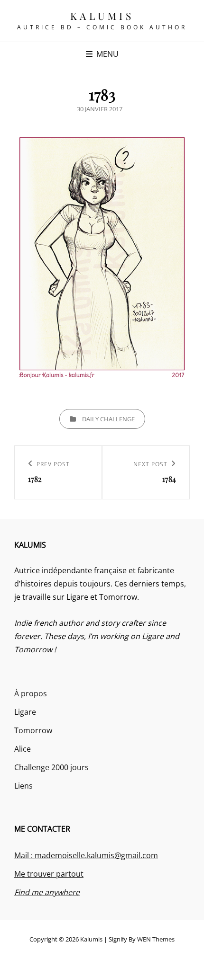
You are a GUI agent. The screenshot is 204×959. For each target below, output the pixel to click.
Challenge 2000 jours (51, 767)
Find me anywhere (47, 892)
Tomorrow (33, 730)
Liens (23, 786)
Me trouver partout (48, 874)
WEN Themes (156, 939)
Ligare (25, 712)
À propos (30, 693)
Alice (22, 749)
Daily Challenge (108, 419)
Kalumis (102, 15)
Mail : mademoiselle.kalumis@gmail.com (86, 855)
